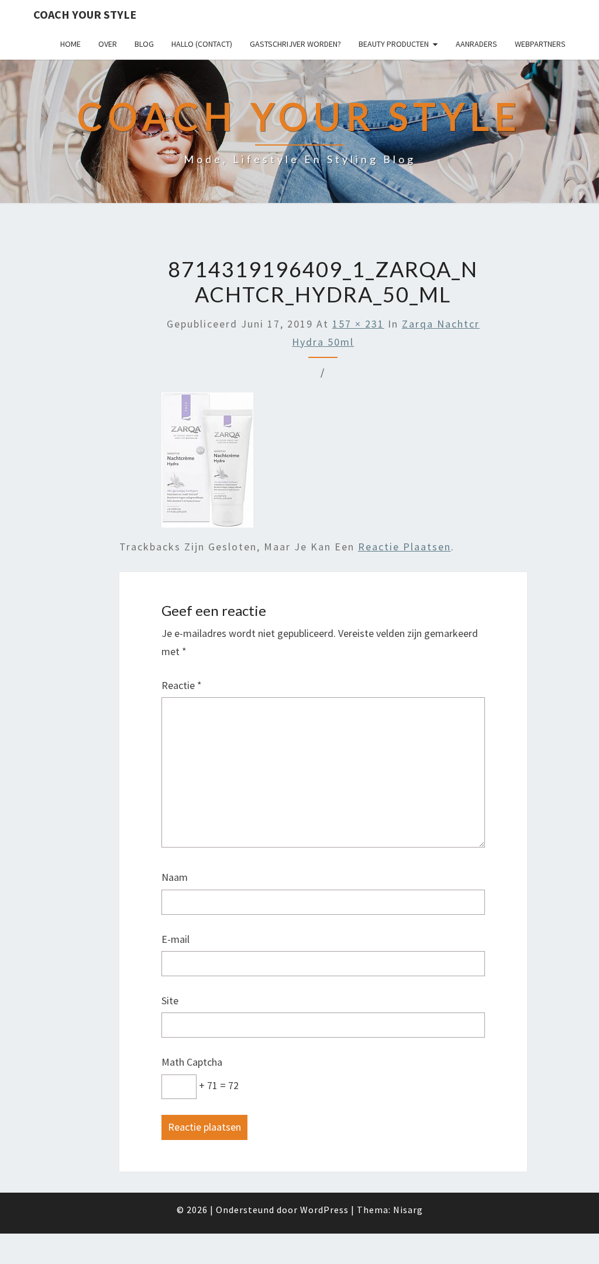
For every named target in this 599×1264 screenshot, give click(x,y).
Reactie (181, 685)
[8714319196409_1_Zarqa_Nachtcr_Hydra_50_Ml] (207, 464)
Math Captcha (191, 1062)
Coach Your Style (84, 14)
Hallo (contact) (201, 44)
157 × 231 (358, 323)
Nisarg (408, 1209)
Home (70, 44)
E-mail (175, 939)
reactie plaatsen (404, 546)
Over (107, 44)
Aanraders (476, 44)
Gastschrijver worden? (295, 44)
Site (169, 1000)
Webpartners (540, 44)
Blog (144, 44)
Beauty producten (394, 44)
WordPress (324, 1209)
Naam (174, 877)
